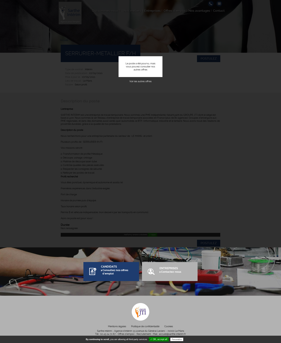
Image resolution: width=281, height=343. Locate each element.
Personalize (177, 339)
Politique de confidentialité (145, 326)
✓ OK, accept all (158, 339)
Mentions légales (117, 326)
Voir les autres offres (140, 81)
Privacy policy (191, 339)
